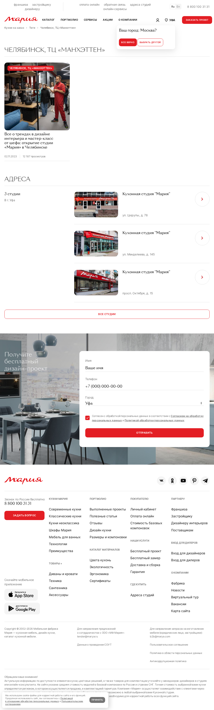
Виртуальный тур (185, 597)
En (178, 6)
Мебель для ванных (64, 537)
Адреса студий (142, 595)
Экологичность (101, 567)
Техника (55, 581)
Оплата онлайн (142, 516)
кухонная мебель (26, 632)
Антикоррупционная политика (168, 661)
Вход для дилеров (184, 542)
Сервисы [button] (90, 19)
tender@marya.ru (87, 636)
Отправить (144, 432)
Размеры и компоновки (108, 537)
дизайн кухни (46, 632)
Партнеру (178, 498)
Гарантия (137, 572)
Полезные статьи (103, 516)
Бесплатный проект (145, 551)
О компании (180, 572)
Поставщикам (182, 530)
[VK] (161, 480)
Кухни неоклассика (64, 523)
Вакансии (178, 604)
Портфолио (98, 498)
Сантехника (58, 588)
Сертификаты (100, 581)
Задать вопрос (24, 515)
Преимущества (61, 551)
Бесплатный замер (145, 558)
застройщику (41, 4)
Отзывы (96, 523)
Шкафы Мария (60, 530)
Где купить (138, 584)
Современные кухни (65, 509)
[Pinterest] (194, 480)
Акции (108, 19)
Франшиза (179, 509)
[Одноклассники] (172, 480)
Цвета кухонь (100, 560)
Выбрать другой (150, 42)
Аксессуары (58, 595)
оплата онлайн (89, 4)
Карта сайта (180, 611)
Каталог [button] (48, 19)
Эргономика (99, 574)
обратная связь (115, 4)
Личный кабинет (143, 509)
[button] (169, 20)
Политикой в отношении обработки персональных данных (39, 700)
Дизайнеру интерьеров (189, 523)
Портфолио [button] (69, 19)
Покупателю (139, 498)
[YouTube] (183, 480)
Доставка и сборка (145, 565)
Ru (173, 6)
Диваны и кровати (63, 574)
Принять (97, 699)
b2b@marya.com (160, 636)
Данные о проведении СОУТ (94, 644)
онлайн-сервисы (115, 9)
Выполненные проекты (108, 509)
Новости (178, 590)
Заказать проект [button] (197, 20)
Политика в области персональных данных (176, 653)
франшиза (21, 4)
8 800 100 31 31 (198, 6)
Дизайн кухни (100, 530)
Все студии (107, 314)
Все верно (127, 42)
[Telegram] (205, 480)
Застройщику (181, 516)
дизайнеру (32, 9)
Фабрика (178, 583)
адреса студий (140, 4)
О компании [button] (127, 19)
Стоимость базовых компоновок (146, 525)
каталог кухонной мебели (20, 636)
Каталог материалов (105, 549)
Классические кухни (65, 516)
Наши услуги (139, 540)
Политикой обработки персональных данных (154, 420)
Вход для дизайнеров (188, 553)
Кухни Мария (58, 498)
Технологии (58, 544)
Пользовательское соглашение (169, 644)
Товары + (55, 563)
